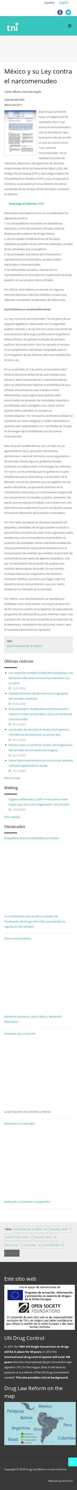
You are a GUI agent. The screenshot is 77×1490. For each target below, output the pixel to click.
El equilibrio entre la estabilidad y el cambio (31, 838)
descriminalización (18, 646)
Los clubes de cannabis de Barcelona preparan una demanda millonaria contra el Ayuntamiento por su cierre (41, 678)
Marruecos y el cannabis (19, 1123)
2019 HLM (13, 1245)
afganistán (53, 1245)
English (63, 3)
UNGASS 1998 (60, 1229)
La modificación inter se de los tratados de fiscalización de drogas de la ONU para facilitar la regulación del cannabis (34, 921)
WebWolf (67, 1481)
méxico (37, 646)
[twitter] (68, 11)
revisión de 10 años (30, 1229)
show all (12, 1253)
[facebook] (60, 11)
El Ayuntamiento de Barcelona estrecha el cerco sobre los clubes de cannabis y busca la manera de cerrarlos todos (40, 714)
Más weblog (11, 817)
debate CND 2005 (18, 1237)
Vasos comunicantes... (18, 938)
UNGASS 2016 (45, 1237)
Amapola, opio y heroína (27, 1073)
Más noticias (12, 778)
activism (32, 1245)
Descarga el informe (23, 203)
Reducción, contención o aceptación (27, 1202)
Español (49, 3)
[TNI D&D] (13, 25)
